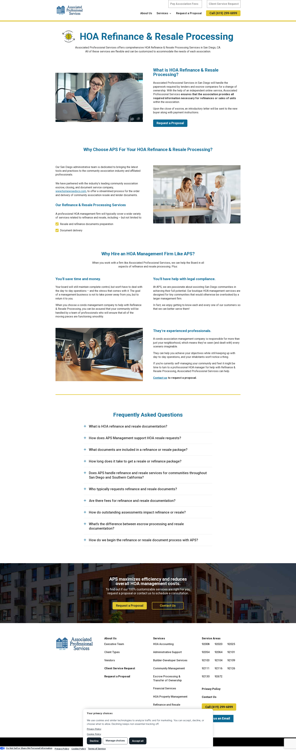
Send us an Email (217, 718)
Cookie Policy (94, 734)
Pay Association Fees (184, 3)
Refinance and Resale (166, 704)
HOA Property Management (170, 696)
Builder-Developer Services (170, 660)
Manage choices (115, 740)
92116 (218, 668)
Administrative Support (167, 652)
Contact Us (168, 605)
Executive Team (114, 644)
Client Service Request (224, 3)
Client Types (112, 652)
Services (162, 13)
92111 (205, 668)
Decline (94, 740)
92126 (231, 668)
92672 (218, 676)
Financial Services (164, 688)
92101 (231, 652)
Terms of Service (97, 748)
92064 (218, 652)
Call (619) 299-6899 (223, 13)
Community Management (169, 668)
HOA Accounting (163, 644)
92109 (231, 660)
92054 (205, 652)
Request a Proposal (189, 13)
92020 (218, 644)
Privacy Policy (211, 689)
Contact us (160, 377)
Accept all (138, 740)
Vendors (109, 660)
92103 (205, 660)
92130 (205, 676)
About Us (146, 13)
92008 (205, 644)
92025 (231, 644)
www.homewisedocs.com (71, 191)
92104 (218, 660)
